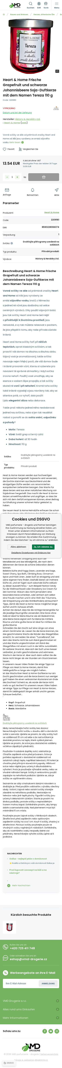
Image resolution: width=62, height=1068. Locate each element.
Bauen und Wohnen (19, 14)
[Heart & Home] (56, 115)
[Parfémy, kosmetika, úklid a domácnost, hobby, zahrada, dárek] (4, 14)
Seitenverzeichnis (49, 1054)
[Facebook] (44, 1031)
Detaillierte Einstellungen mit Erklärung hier (31, 553)
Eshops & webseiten (24, 1060)
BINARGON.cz (41, 1060)
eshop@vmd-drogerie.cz (28, 959)
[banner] (15, 5)
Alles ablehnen (18, 547)
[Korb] (46, 5)
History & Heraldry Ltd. (27, 119)
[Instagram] (57, 1031)
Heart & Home (12, 122)
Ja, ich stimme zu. (43, 547)
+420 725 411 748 (22, 948)
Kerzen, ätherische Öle (44, 14)
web (24, 122)
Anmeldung (48, 983)
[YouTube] (50, 1031)
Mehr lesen (14, 142)
